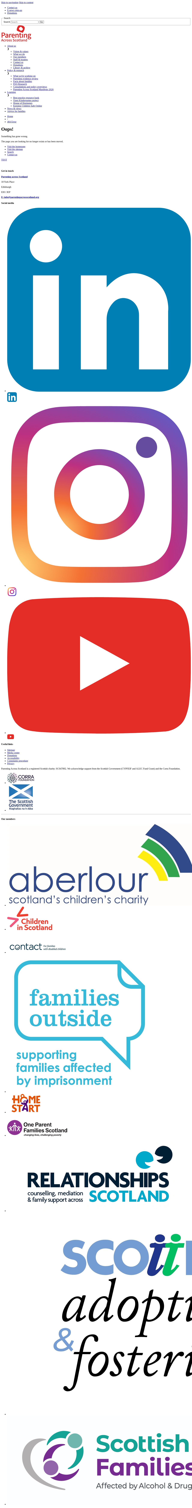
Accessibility (13, 758)
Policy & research (15, 70)
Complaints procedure (17, 761)
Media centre (13, 752)
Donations (12, 13)
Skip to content (26, 2)
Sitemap (11, 750)
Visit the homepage (16, 146)
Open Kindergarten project (26, 100)
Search (7, 22)
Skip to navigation (9, 2)
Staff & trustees (20, 59)
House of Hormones (22, 103)
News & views (14, 108)
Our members (19, 57)
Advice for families (16, 111)
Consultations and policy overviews (30, 86)
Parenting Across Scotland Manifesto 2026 (33, 89)
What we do (19, 54)
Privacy (10, 763)
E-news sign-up (14, 10)
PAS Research (20, 84)
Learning (11, 92)
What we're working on (24, 76)
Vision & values (20, 51)
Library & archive (21, 67)
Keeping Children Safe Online (27, 106)
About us (11, 46)
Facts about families (22, 81)
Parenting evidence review (25, 78)
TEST (4, 159)
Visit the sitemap (15, 149)
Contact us (12, 7)
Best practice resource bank (26, 97)
